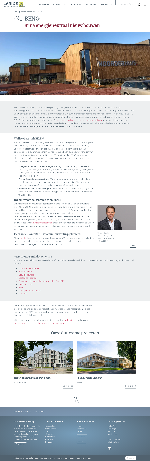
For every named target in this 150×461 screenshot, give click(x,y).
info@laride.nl (113, 442)
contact (24, 238)
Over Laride (91, 4)
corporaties (31, 323)
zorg (54, 320)
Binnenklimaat (25, 284)
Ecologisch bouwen (28, 278)
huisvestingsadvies (66, 120)
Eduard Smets (103, 233)
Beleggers (49, 442)
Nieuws (81, 441)
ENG (20, 287)
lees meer (86, 458)
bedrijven (42, 323)
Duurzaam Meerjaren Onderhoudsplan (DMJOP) (41, 281)
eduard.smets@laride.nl (107, 238)
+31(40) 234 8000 (126, 4)
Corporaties (50, 426)
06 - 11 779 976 (104, 241)
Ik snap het (130, 458)
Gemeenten (50, 437)
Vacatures (106, 4)
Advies (79, 426)
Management (82, 429)
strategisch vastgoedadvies (88, 120)
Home (16, 12)
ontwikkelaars (57, 323)
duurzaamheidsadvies (41, 222)
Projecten (75, 4)
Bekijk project (68, 386)
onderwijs (68, 320)
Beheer (79, 431)
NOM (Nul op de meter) (30, 290)
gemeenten (19, 323)
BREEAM (22, 293)
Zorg (47, 431)
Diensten (44, 4)
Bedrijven (49, 439)
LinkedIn (133, 245)
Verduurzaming (25, 271)
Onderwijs (49, 434)
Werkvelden (59, 4)
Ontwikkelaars (50, 429)
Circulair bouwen (26, 275)
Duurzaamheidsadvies (28, 12)
